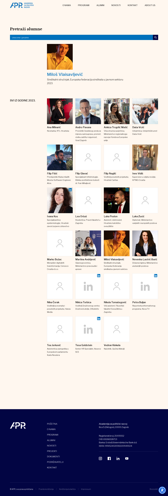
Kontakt (133, 5)
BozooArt (154, 489)
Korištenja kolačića (67, 489)
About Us (150, 5)
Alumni (100, 5)
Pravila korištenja (46, 489)
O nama (66, 5)
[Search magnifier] (155, 37)
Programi (83, 5)
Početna (52, 424)
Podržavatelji (55, 462)
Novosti (116, 5)
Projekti (52, 451)
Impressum (86, 489)
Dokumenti (53, 456)
